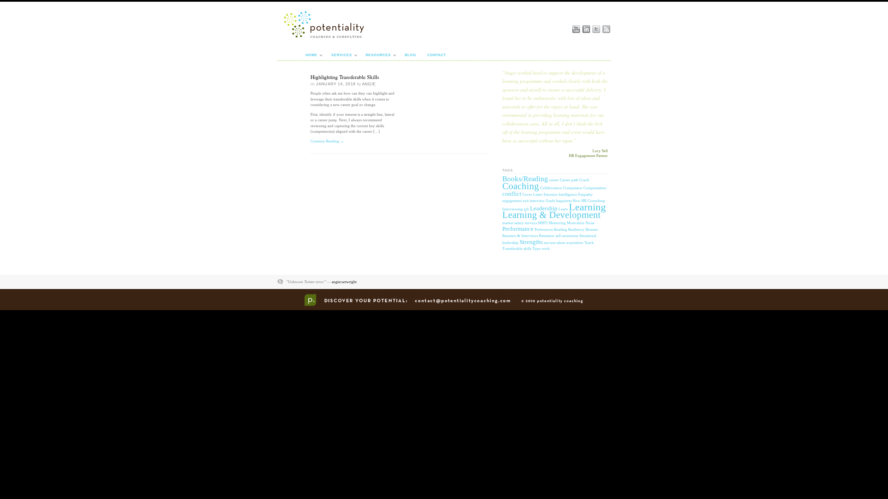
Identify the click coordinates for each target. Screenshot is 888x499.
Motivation (575, 223)
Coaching (520, 186)
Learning (587, 206)
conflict (511, 194)
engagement (512, 201)
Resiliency (576, 229)
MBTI (543, 223)
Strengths (531, 242)
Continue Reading (327, 141)
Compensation (594, 188)
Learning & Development (551, 215)
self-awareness (566, 236)
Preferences (544, 229)
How (576, 201)
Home (311, 55)
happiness (564, 201)
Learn (563, 209)
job (526, 209)
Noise (590, 223)
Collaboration (551, 188)
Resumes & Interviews (520, 236)
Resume (592, 229)
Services (341, 55)
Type (536, 249)
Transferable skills (516, 249)
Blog (410, 55)
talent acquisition (569, 243)
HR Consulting (593, 201)
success (549, 243)
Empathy (585, 194)
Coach (584, 180)
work (545, 249)
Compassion (572, 188)
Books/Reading (525, 179)
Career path (569, 180)
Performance (517, 229)
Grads (550, 201)
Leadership (543, 208)
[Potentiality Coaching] (324, 37)
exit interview (534, 201)
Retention (546, 236)
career (554, 180)
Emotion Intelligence (560, 194)
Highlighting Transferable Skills (344, 76)
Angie (369, 84)
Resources (378, 55)
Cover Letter (532, 194)
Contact (436, 55)
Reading (560, 229)
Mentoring (557, 223)
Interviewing (512, 209)
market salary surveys (519, 223)
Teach (589, 243)
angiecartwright (344, 282)
